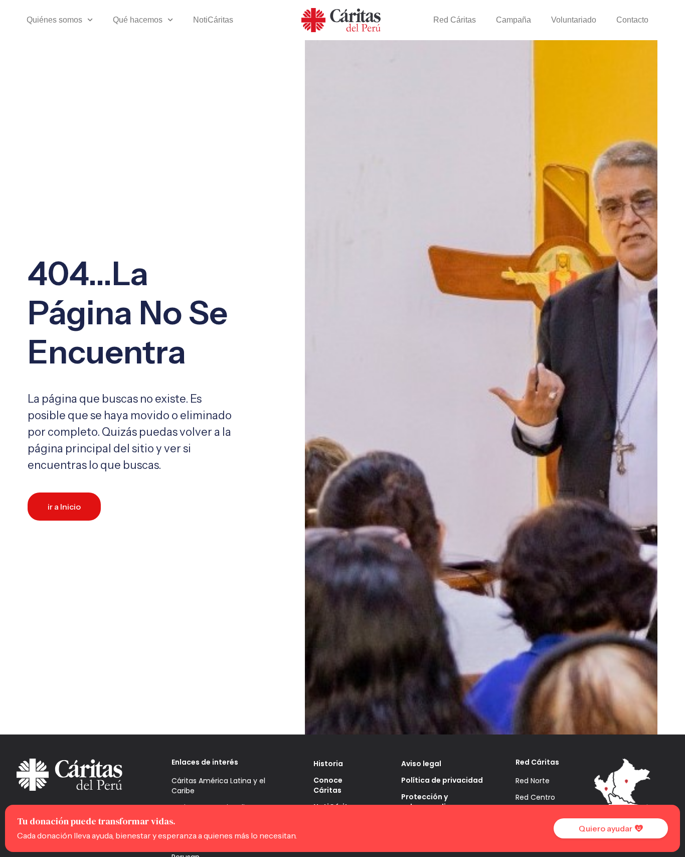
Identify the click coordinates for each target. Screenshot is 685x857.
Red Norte (533, 781)
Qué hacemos (137, 20)
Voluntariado (573, 20)
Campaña (513, 20)
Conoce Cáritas (327, 785)
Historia (328, 764)
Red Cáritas (454, 20)
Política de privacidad (442, 780)
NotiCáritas (213, 20)
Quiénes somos (54, 20)
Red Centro (535, 797)
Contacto (632, 20)
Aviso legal (421, 764)
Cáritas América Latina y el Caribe (218, 786)
